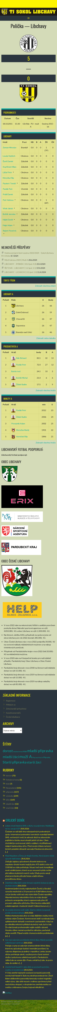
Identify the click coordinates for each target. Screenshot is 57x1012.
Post (24, 142)
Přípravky (46, 757)
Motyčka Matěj (22, 430)
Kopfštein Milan (9, 167)
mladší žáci (11, 757)
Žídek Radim (21, 384)
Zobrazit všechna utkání (45, 286)
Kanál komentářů (13, 713)
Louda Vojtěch (9, 156)
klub (25, 751)
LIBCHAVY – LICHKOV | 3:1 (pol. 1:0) (21, 272)
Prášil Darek (8, 194)
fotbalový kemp (12, 780)
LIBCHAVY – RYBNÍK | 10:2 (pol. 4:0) (20, 264)
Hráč (5, 142)
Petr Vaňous (8, 200)
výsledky (9, 796)
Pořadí (6, 300)
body (38, 352)
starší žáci (34, 762)
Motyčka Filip (8, 178)
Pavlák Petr (8, 189)
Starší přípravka (15, 762)
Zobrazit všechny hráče (46, 390)
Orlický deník (15, 820)
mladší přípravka (40, 751)
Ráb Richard (21, 358)
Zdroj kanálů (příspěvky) (16, 709)
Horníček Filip (22, 436)
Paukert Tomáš (9, 183)
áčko (8, 800)
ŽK (46, 142)
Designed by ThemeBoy (10, 1004)
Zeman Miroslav (9, 147)
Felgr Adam (7, 225)
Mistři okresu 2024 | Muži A (16, 260)
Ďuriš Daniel (8, 161)
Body (50, 300)
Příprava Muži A (37, 757)
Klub (13, 300)
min (44, 404)
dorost (8, 751)
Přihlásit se (10, 704)
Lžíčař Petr (7, 172)
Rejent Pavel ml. (9, 230)
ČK (52, 142)
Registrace (10, 700)
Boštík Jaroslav (9, 214)
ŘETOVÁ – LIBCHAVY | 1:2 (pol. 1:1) (20, 268)
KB (32, 142)
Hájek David (8, 219)
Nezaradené (11, 788)
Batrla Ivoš (15, 371)
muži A (25, 756)
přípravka (10, 792)
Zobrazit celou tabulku (46, 338)
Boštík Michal (22, 378)
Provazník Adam (18, 423)
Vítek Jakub (8, 208)
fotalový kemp (18, 751)
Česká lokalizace (13, 717)
